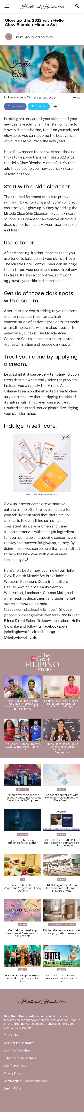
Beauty (61, 789)
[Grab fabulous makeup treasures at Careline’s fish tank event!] (22, 910)
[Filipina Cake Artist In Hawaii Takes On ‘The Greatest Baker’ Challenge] (61, 687)
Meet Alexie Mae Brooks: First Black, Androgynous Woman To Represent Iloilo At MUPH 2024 (22, 705)
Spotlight (22, 789)
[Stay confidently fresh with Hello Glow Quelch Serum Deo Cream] (61, 775)
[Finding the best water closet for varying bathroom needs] (61, 910)
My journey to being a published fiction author (22, 841)
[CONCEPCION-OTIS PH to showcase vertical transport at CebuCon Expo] (61, 820)
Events (61, 834)
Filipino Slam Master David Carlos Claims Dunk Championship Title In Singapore (61, 748)
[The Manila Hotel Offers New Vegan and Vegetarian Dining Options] (22, 865)
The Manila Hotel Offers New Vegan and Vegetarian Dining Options (22, 887)
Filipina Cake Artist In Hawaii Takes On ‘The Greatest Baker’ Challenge (61, 703)
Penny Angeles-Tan (19, 97)
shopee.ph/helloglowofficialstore (32, 615)
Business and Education (61, 924)
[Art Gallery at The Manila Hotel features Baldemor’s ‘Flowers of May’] (61, 865)
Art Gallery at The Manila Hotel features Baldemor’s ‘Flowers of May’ (61, 887)
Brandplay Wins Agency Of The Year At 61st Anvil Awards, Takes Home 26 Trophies (22, 797)
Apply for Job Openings (18, 1042)
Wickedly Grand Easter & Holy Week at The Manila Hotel (61, 978)
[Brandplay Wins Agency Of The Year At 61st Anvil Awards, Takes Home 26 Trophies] (22, 775)
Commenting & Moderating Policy (26, 1081)
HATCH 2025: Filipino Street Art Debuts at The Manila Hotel (22, 978)
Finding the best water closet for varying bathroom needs (61, 931)
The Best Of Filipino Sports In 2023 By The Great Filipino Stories (22, 746)
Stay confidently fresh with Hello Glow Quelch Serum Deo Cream (61, 797)
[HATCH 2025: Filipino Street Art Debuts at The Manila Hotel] (22, 956)
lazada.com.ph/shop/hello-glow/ (31, 609)
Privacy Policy (13, 1073)
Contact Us (11, 1035)
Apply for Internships (17, 1050)
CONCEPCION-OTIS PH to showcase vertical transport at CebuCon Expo (61, 842)
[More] (55, 106)
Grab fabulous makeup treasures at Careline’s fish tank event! (22, 933)
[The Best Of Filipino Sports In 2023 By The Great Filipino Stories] (22, 730)
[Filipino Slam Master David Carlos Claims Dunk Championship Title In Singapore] (61, 730)
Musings (22, 834)
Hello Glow (12, 152)
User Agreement (15, 1065)
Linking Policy (12, 1088)
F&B (22, 879)
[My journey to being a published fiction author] (22, 820)
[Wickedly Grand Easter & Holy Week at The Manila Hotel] (61, 956)
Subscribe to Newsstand (20, 1058)
